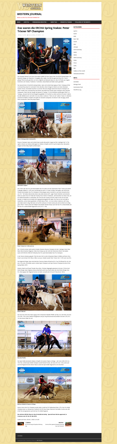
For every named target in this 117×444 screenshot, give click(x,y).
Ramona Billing (31, 35)
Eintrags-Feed (77, 84)
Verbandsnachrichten (39, 22)
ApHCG (75, 31)
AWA (75, 36)
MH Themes (39, 440)
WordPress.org (77, 89)
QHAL (75, 65)
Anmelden (76, 82)
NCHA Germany (78, 49)
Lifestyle (26, 22)
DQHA (75, 41)
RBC (75, 68)
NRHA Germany (78, 57)
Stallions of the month (82, 22)
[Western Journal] (29, 10)
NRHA (75, 55)
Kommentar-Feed (78, 87)
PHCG (75, 63)
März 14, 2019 (23, 35)
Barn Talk (54, 22)
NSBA (75, 60)
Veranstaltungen (66, 22)
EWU (75, 44)
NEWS (18, 22)
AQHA (75, 33)
